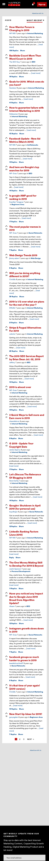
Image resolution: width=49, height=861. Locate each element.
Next (29, 739)
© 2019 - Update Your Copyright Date (21, 445)
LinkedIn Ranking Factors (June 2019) (23, 533)
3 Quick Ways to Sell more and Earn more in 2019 (26, 416)
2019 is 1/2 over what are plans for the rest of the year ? (26, 303)
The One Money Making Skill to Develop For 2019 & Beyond (26, 564)
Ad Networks (32, 145)
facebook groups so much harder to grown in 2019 (24, 658)
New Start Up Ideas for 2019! (25, 714)
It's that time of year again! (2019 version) (24, 687)
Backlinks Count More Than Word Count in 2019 (25, 57)
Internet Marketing (35, 33)
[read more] (35, 73)
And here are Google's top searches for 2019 (24, 168)
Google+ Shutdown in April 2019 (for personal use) (25, 507)
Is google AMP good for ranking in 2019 (22, 197)
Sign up (42, 4)
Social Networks (35, 233)
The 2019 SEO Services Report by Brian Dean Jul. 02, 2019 (26, 357)
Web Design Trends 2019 (23, 255)
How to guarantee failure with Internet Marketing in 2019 (26, 109)
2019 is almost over (20, 387)
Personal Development (21, 571)
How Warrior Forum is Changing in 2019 (21, 28)
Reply (11, 557)
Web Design (36, 258)
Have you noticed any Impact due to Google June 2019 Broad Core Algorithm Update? (26, 598)
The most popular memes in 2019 (25, 228)
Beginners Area (18, 204)
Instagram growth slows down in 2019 (26, 630)
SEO (33, 62)
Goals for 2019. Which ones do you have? (26, 83)
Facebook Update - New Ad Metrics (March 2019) (24, 140)
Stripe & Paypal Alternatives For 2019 (25, 329)
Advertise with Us (37, 13)
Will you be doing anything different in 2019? (24, 274)
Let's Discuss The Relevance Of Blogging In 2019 (25, 476)
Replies (14, 50)
